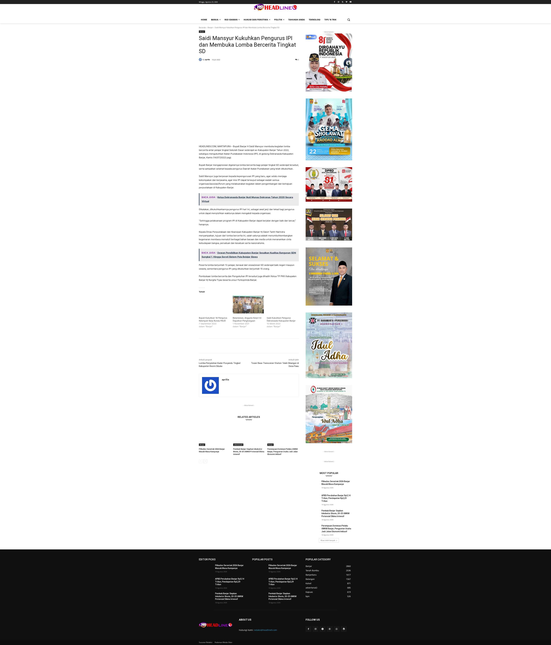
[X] (342, 2)
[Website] (329, 629)
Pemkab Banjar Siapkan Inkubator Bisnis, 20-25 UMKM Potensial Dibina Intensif (248, 451)
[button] (348, 19)
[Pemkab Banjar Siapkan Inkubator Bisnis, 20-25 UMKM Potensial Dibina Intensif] (249, 435)
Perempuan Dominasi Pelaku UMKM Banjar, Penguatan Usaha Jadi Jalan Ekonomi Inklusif (282, 451)
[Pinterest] (233, 67)
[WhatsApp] (240, 67)
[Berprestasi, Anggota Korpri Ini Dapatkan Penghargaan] (248, 304)
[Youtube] (350, 2)
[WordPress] (344, 629)
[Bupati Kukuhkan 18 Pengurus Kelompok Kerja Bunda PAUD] (214, 304)
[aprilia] (201, 59)
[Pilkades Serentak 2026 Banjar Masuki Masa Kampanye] (214, 435)
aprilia (207, 59)
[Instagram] (338, 2)
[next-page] (205, 461)
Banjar (210, 27)
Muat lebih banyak (328, 540)
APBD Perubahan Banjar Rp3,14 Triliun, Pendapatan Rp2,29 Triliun (335, 498)
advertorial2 (238, 445)
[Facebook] (334, 2)
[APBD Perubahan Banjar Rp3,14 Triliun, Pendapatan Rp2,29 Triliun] (313, 499)
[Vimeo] (346, 2)
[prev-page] (200, 461)
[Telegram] (322, 629)
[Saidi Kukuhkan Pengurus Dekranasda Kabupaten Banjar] (282, 304)
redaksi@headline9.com (265, 630)
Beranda (202, 27)
